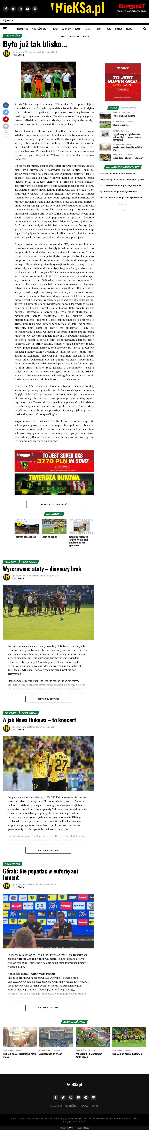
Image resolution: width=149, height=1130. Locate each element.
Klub (109, 28)
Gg (101, 191)
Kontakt (95, 1105)
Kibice (129, 28)
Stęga (86, 1128)
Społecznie (74, 36)
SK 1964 (61, 36)
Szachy (78, 28)
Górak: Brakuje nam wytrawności (120, 191)
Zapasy (88, 28)
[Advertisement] (123, 230)
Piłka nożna (22, 28)
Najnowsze (8, 20)
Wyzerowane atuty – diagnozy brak (127, 179)
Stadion (118, 28)
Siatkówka (66, 28)
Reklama (84, 1105)
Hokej (55, 28)
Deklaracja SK (55, 1105)
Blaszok (87, 36)
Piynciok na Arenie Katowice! (120, 173)
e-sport (99, 28)
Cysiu (80, 1128)
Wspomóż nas (71, 1105)
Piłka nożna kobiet (40, 28)
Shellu (21, 55)
